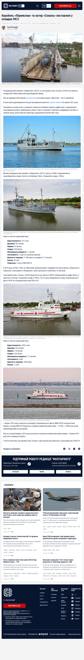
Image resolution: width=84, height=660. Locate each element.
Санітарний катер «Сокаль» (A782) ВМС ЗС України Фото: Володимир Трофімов (26, 420)
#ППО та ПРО (46, 575)
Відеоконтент (44, 605)
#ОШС (49, 550)
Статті (42, 596)
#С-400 (60, 575)
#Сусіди (5, 552)
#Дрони (45, 550)
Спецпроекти (44, 602)
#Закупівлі (65, 573)
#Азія (53, 573)
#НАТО (74, 573)
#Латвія (64, 526)
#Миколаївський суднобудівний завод (40, 23)
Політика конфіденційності (58, 634)
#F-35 (44, 573)
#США (9, 528)
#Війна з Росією (17, 573)
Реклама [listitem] (54, 594)
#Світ (5, 528)
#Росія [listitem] (63, 619)
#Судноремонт (53, 23)
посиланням (31, 98)
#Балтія (54, 526)
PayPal (42, 472)
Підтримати (63, 6)
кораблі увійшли (55, 102)
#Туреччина (73, 575)
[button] (79, 5)
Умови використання (74, 634)
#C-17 (44, 526)
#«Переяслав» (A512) (6, 23)
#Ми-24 (23, 550)
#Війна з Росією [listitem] (63, 612)
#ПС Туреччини (54, 575)
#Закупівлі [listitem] (64, 597)
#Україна (16, 575)
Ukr (44, 6)
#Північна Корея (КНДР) (32, 573)
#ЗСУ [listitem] (62, 594)
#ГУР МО (24, 573)
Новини (42, 593)
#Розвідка (6, 575)
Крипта (68, 472)
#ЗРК (70, 573)
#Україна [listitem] (63, 605)
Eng (48, 6)
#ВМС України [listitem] (63, 601)
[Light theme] (20, 6)
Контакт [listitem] (53, 597)
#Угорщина (11, 552)
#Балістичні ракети (8, 573)
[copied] (29, 464)
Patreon (15, 472)
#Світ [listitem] (62, 608)
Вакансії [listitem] (53, 600)
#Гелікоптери (12, 550)
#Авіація (49, 526)
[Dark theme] (23, 6)
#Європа (59, 526)
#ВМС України (16, 23)
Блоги (41, 599)
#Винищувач (59, 573)
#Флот (59, 23)
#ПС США (70, 526)
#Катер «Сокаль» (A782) (25, 23)
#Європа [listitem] (63, 616)
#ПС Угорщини (29, 550)
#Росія (74, 526)
